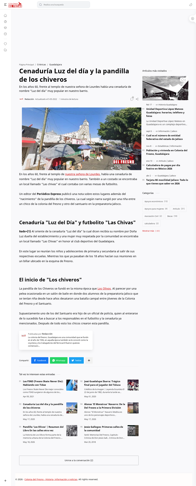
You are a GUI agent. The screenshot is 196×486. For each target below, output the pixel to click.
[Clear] (87, 4)
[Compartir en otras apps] (89, 360)
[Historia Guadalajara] (167, 104)
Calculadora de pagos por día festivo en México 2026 (163, 167)
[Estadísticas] (164, 146)
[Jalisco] (174, 131)
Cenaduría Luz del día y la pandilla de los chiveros (43, 406)
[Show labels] (151, 230)
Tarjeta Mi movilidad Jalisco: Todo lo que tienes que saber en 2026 (167, 181)
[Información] (164, 131)
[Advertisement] (103, 35)
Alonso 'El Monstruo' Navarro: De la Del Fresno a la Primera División (104, 406)
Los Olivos (104, 288)
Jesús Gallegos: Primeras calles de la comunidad (103, 428)
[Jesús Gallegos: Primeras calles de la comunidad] (133, 430)
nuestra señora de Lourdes (82, 174)
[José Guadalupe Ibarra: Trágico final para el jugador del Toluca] (133, 385)
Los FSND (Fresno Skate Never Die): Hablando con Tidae (43, 383)
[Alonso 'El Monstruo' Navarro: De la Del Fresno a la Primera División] (133, 407)
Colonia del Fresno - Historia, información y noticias (50, 479)
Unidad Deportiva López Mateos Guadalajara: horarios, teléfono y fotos (165, 112)
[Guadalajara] (164, 175)
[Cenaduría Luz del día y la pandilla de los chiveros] (71, 407)
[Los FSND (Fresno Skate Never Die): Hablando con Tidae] (71, 385)
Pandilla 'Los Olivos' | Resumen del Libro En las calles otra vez (43, 428)
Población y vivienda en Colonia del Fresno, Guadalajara (166, 152)
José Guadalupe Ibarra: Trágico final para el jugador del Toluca (102, 383)
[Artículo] (163, 160)
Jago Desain (119, 479)
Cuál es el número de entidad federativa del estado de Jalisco (164, 137)
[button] (190, 4)
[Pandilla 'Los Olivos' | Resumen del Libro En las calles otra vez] (71, 430)
